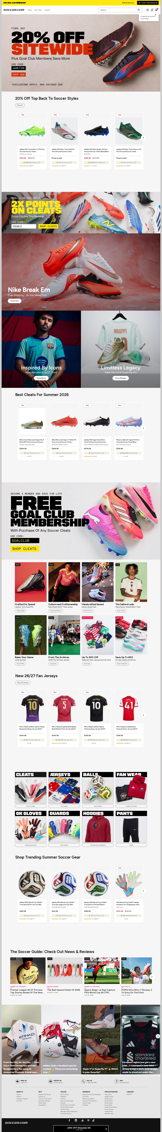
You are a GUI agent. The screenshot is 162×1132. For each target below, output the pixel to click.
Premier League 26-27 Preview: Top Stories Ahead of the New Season (26, 991)
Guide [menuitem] (47, 10)
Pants (131, 845)
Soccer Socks (109, 1101)
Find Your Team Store (45, 1098)
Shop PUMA (20, 663)
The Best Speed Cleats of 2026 (63, 990)
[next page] (143, 137)
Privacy (63, 1098)
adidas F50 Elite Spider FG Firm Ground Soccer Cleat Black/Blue (96, 150)
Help (40, 1091)
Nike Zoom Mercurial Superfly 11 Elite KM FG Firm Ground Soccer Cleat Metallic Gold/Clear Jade (32, 441)
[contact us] (16, 1124)
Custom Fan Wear (131, 806)
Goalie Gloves (109, 1111)
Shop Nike (14, 301)
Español (63, 1103)
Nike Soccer (108, 1094)
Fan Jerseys (64, 806)
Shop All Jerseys (23, 683)
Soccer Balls (98, 806)
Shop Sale (87, 663)
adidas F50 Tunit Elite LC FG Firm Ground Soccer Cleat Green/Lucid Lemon (32, 150)
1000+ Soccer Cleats (12, 3)
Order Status (42, 1103)
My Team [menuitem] (38, 10)
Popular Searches (111, 1091)
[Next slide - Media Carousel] (158, 1036)
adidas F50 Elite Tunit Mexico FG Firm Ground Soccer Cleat (128, 150)
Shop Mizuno (88, 611)
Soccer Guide (86, 1103)
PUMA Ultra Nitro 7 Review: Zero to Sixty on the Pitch (138, 991)
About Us (20, 1091)
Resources (86, 1091)
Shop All (20, 105)
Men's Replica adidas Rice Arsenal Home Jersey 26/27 (126, 728)
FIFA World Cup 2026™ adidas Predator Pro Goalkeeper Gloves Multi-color (128, 903)
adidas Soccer (109, 1096)
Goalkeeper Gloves (30, 845)
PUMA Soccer (109, 1098)
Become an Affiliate (88, 1098)
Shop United (121, 611)
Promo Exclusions (66, 1113)
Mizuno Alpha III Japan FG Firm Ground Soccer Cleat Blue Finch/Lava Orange (127, 441)
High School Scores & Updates (92, 1094)
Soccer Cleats (30, 806)
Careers (19, 1096)
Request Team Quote (45, 1094)
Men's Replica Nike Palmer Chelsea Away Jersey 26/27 (94, 728)
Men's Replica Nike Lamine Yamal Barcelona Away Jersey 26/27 (32, 728)
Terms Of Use (65, 1094)
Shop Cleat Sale (122, 663)
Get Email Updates (44, 1101)
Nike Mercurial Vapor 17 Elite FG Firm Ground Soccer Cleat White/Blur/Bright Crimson (64, 441)
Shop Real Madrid (55, 611)
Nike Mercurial (109, 1113)
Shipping (63, 1096)
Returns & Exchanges (67, 1101)
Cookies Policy (65, 1109)
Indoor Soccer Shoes (111, 1107)
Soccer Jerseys (109, 1109)
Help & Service (128, 3)
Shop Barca (41, 378)
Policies (63, 1091)
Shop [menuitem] (30, 10)
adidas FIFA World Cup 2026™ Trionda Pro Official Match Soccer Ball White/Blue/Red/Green (95, 903)
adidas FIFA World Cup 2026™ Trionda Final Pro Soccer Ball (31, 903)
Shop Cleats (81, 212)
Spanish (129, 1094)
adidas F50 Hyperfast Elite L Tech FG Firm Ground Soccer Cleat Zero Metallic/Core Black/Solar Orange (95, 441)
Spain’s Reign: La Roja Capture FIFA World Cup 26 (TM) (99, 991)
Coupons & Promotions (90, 1101)
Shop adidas (20, 611)
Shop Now (81, 53)
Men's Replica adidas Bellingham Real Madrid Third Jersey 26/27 (64, 728)
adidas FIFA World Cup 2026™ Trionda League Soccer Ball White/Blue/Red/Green (63, 903)
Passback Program (22, 1098)
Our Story (19, 1101)
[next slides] (152, 976)
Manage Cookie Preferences (69, 1111)
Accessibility (42, 1105)
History (19, 1094)
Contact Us (42, 1096)
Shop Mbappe (120, 378)
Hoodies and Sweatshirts (97, 845)
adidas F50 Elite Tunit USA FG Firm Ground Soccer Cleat (63, 150)
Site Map (85, 1105)
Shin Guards (64, 845)
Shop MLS (53, 663)
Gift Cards (86, 1096)
